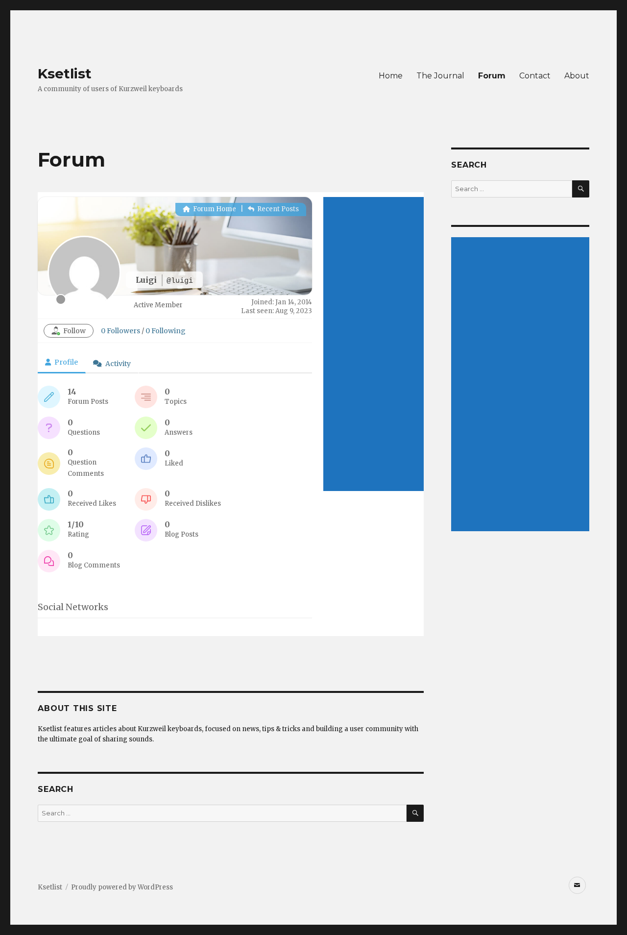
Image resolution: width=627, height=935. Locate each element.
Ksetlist (65, 73)
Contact (535, 75)
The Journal (440, 75)
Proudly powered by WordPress (122, 887)
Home (391, 75)
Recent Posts (277, 209)
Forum (492, 75)
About (576, 75)
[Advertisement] (373, 344)
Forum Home (214, 209)
